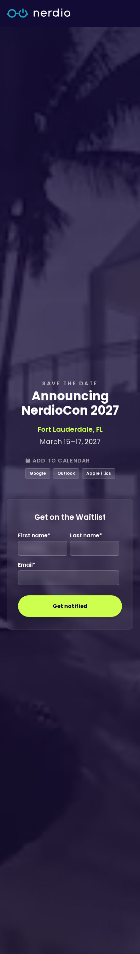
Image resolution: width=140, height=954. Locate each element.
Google (38, 473)
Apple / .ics (98, 473)
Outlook (66, 473)
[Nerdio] (38, 13)
